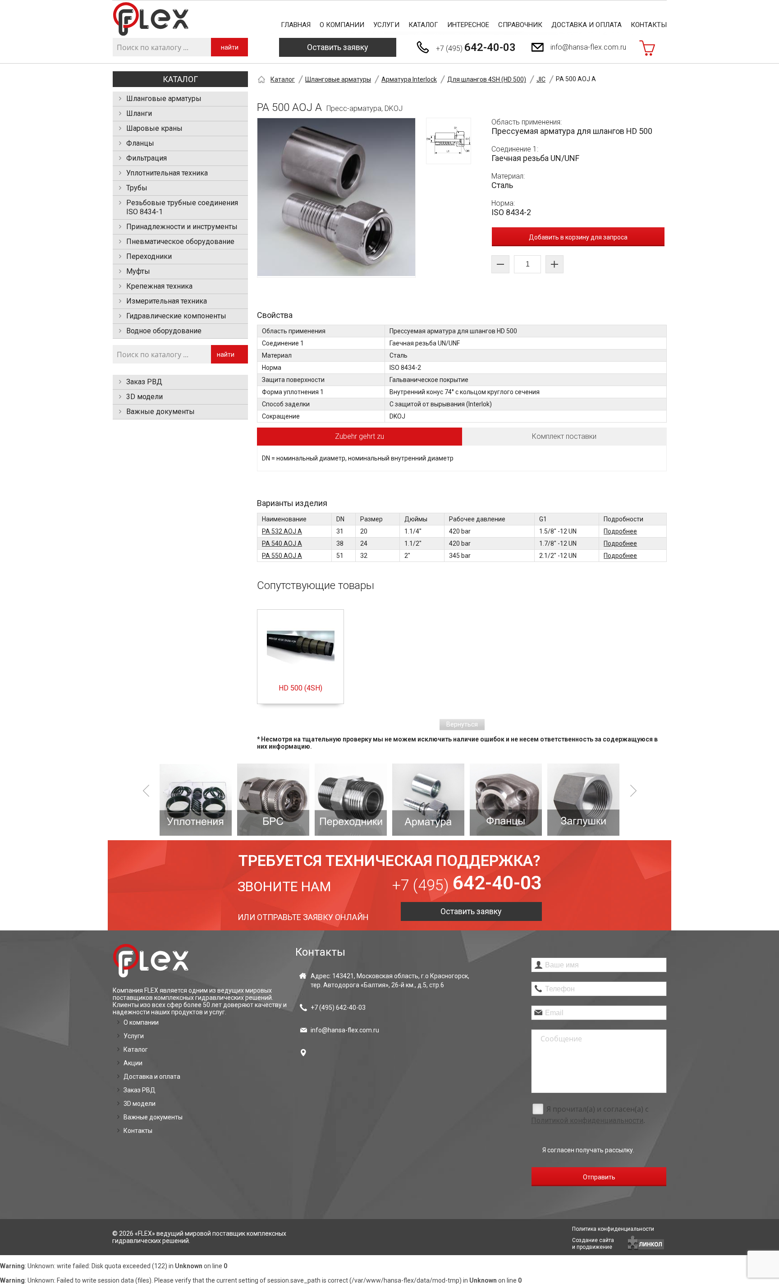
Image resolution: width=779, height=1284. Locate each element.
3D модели (144, 396)
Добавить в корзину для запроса (578, 237)
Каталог (423, 25)
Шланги (139, 113)
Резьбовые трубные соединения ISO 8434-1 (182, 207)
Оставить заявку (337, 47)
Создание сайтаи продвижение (593, 1243)
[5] (428, 800)
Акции (133, 1063)
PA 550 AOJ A (282, 555)
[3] (273, 800)
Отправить (599, 1177)
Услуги (386, 25)
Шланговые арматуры (164, 98)
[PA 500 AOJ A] (336, 198)
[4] (351, 800)
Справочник (520, 25)
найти (229, 47)
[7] (583, 800)
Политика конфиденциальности (613, 1229)
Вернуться (462, 724)
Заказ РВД (144, 381)
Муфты (138, 271)
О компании (342, 25)
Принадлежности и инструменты (182, 226)
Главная (296, 25)
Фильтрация (146, 158)
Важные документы (160, 411)
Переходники (149, 256)
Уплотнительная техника (167, 173)
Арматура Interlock (409, 79)
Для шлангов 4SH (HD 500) (486, 79)
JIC (540, 79)
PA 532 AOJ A (282, 531)
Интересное (468, 25)
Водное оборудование (164, 331)
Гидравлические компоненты (176, 316)
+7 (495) (476, 47)
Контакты (649, 25)
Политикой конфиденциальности (587, 1120)
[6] (506, 800)
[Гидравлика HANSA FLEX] (151, 19)
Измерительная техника (166, 301)
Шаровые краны (154, 128)
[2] (196, 800)
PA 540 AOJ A (282, 543)
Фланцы (140, 143)
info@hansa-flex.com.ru (588, 47)
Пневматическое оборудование (180, 241)
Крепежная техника (159, 286)
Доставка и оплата (586, 25)
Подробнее (620, 531)
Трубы (136, 188)
